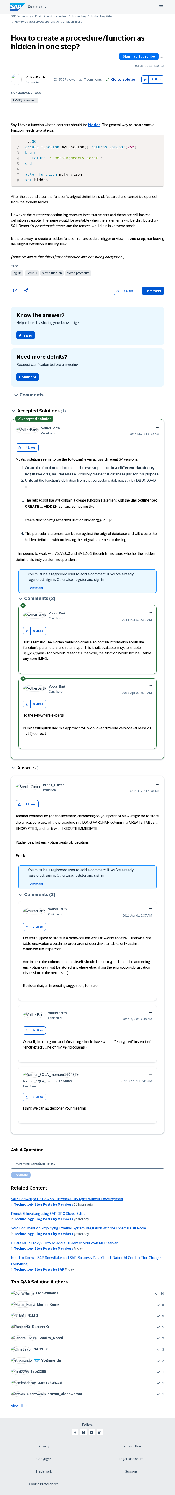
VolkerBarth (35, 77)
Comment (153, 291)
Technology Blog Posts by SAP (39, 1269)
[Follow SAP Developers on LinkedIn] (100, 1432)
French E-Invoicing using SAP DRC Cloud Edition (49, 1214)
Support (131, 1471)
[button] (145, 80)
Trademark (44, 1471)
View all (17, 1406)
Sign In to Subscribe (139, 56)
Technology (79, 16)
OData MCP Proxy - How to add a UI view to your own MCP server (64, 1243)
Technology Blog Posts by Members (43, 1204)
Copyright (43, 1459)
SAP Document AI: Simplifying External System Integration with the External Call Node (78, 1228)
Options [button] (161, 57)
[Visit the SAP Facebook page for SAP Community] (75, 1432)
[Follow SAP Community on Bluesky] (83, 1432)
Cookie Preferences (44, 1484)
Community (37, 6)
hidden (94, 125)
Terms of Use (131, 1446)
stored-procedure (78, 273)
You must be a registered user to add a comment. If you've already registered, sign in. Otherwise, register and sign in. (81, 577)
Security (32, 273)
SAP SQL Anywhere (24, 100)
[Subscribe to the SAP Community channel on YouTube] (91, 1432)
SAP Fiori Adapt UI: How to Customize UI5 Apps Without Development (67, 1199)
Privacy (44, 1446)
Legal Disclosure (131, 1459)
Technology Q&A (101, 16)
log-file (17, 273)
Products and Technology (51, 16)
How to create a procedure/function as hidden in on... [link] (48, 21)
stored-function (52, 273)
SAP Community (21, 16)
